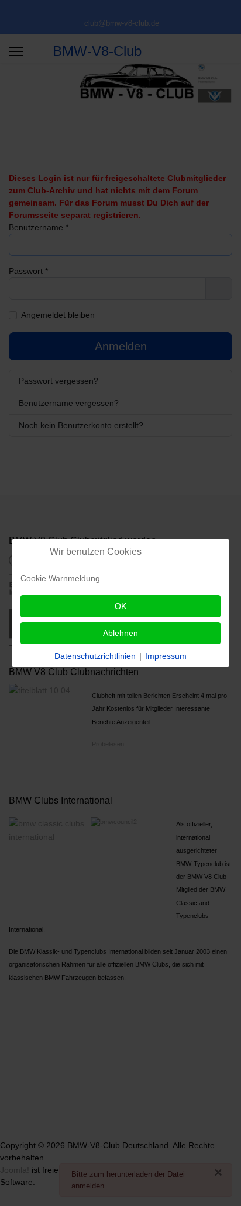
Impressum (166, 656)
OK (120, 606)
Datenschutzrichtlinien (95, 656)
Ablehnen (120, 633)
